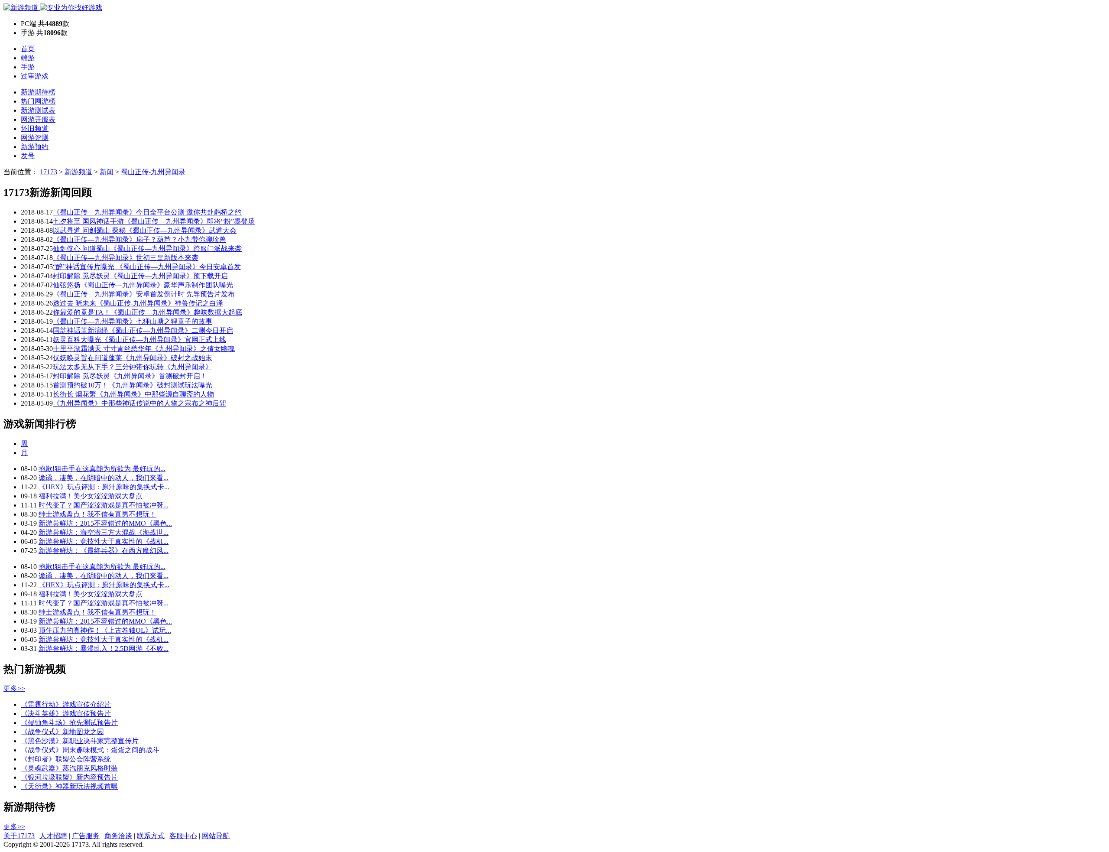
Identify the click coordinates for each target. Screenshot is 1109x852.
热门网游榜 (38, 101)
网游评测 (35, 137)
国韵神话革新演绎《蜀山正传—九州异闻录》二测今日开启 (143, 330)
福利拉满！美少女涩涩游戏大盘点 (91, 496)
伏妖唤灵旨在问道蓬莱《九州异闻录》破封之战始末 (132, 357)
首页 (28, 48)
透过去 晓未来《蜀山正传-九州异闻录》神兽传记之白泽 (138, 303)
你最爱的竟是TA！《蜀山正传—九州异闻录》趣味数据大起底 (147, 312)
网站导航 (216, 835)
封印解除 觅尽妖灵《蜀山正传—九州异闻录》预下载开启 (140, 276)
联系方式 (151, 835)
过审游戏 (35, 76)
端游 (28, 58)
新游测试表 (38, 110)
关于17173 (19, 835)
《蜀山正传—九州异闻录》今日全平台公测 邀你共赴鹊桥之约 (147, 212)
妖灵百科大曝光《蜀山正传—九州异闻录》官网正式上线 (139, 339)
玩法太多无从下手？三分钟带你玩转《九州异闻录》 (132, 367)
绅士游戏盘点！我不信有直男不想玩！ (97, 514)
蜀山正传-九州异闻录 (153, 172)
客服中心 (183, 835)
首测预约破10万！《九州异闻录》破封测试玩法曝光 (132, 385)
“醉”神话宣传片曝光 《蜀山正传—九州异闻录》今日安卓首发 (147, 266)
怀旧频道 (35, 128)
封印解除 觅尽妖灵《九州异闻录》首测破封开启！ (130, 376)
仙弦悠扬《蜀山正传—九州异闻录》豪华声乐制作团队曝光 (143, 285)
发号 (28, 155)
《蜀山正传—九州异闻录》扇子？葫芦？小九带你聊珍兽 (139, 239)
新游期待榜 (38, 92)
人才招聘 (53, 835)
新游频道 (78, 172)
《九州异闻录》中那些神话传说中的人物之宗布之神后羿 (139, 403)
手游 (28, 67)
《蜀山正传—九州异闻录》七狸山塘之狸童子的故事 (132, 321)
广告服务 (86, 835)
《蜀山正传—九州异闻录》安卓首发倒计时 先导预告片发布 (144, 294)
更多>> (14, 688)
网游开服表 (38, 119)
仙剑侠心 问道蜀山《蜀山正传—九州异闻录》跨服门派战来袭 (147, 248)
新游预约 (35, 146)
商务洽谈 (118, 835)
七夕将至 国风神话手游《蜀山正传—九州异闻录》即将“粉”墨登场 (154, 221)
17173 (48, 172)
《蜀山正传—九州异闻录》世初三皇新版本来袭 (125, 257)
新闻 (106, 172)
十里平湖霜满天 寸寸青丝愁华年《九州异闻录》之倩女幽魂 (144, 348)
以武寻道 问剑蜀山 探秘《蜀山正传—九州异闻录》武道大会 (145, 230)
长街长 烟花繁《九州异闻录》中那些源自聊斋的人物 (133, 394)
